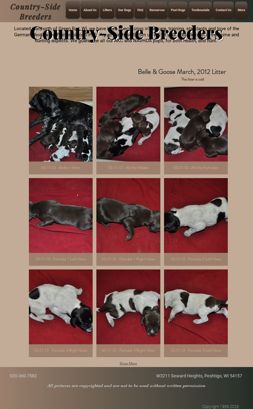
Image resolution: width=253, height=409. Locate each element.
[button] (61, 130)
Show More (128, 363)
